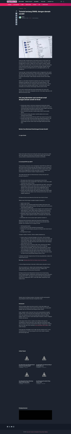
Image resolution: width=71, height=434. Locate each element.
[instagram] (13, 426)
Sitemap (46, 431)
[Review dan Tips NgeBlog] (12, 1)
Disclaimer (37, 431)
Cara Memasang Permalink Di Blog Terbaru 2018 (43, 382)
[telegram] (16, 20)
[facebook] (16, 13)
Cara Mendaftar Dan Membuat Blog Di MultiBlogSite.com (44, 365)
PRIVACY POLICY (28, 1)
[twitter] (16, 16)
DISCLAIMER (21, 1)
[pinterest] (16, 22)
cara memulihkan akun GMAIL (41, 325)
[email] (16, 24)
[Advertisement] (35, 27)
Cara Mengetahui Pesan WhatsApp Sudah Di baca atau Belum (26, 382)
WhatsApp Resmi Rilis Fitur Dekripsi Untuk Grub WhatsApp (35, 260)
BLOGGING (36, 1)
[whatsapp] (16, 18)
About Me (28, 431)
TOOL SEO (43, 1)
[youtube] (11, 426)
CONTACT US (50, 1)
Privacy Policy (41, 431)
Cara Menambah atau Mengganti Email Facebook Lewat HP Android (27, 365)
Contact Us (33, 431)
